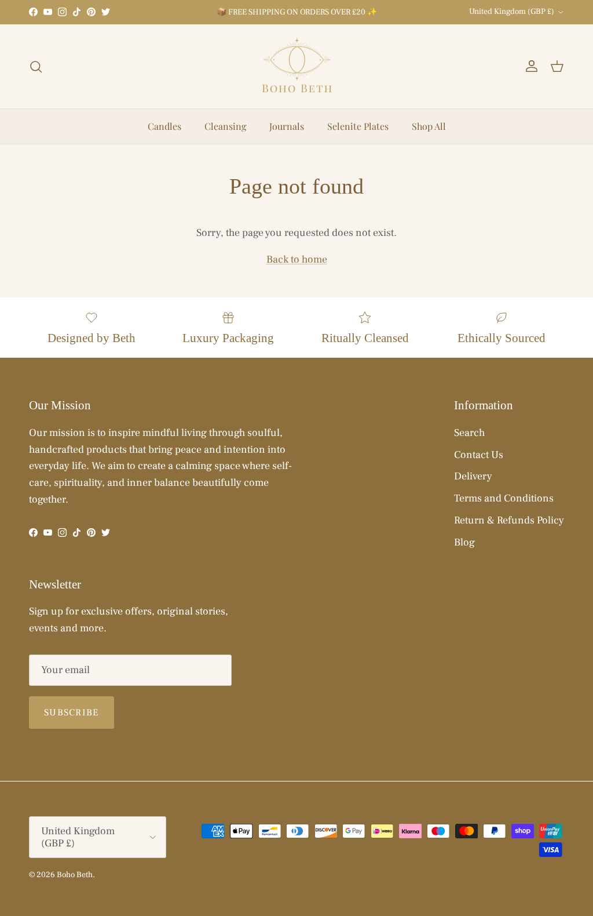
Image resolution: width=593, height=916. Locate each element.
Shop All (429, 126)
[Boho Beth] (297, 66)
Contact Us (478, 454)
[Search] (36, 67)
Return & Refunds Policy (509, 520)
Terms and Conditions (504, 498)
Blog (464, 542)
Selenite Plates (358, 126)
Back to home (296, 259)
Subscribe (71, 712)
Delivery (473, 476)
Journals (286, 126)
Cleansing (225, 126)
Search (469, 432)
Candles (164, 126)
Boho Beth (75, 875)
